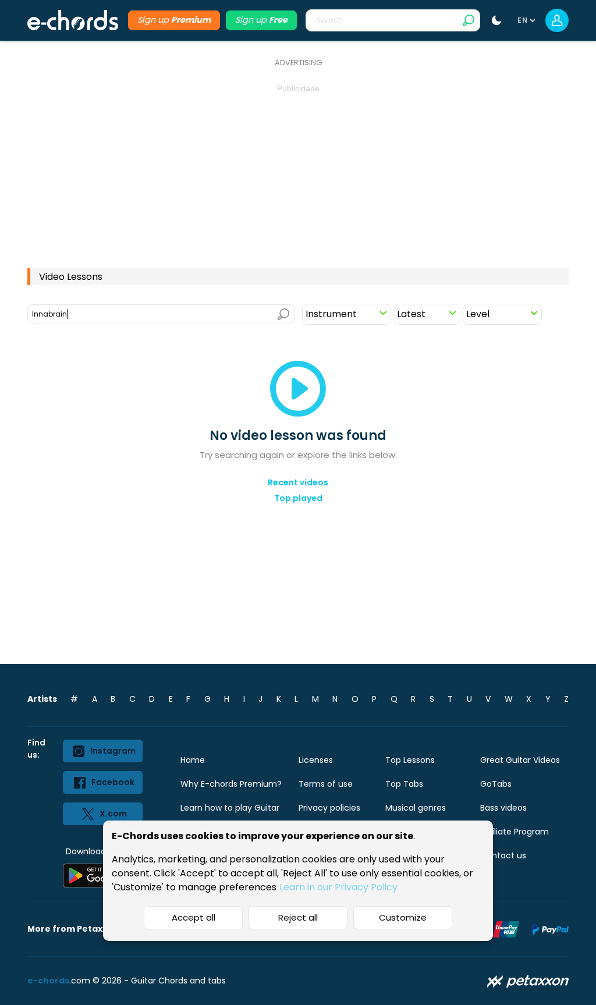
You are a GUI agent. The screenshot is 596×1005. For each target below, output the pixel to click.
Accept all (193, 917)
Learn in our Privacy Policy (338, 887)
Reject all (298, 917)
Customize (403, 917)
